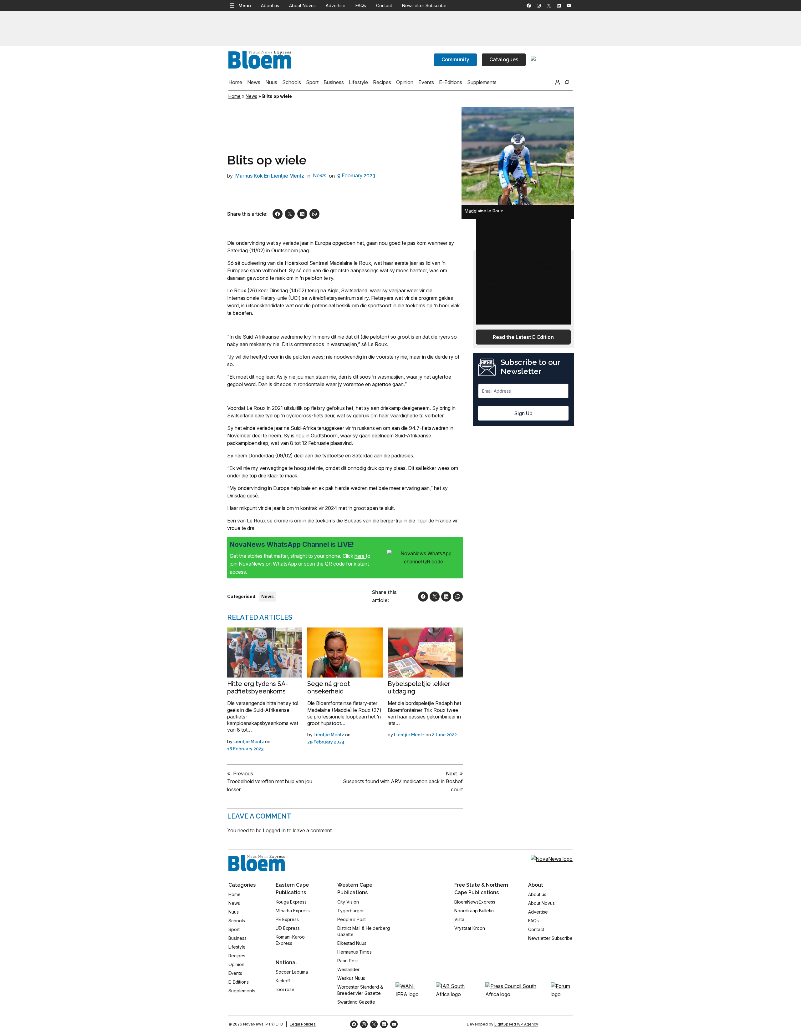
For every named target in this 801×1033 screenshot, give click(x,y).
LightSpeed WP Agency (516, 1024)
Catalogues (503, 60)
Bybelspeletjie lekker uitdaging (419, 687)
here (360, 556)
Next (451, 773)
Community (455, 60)
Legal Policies (303, 1024)
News (251, 96)
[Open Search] (567, 82)
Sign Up (523, 413)
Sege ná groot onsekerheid (328, 687)
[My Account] (557, 82)
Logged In (274, 830)
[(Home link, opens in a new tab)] (256, 863)
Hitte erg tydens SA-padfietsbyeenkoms (257, 687)
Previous (243, 773)
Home (234, 96)
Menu (244, 5)
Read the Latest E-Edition (523, 337)
